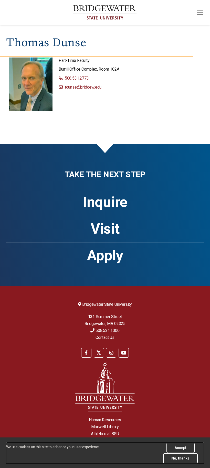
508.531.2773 (77, 78)
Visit (105, 228)
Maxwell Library (105, 426)
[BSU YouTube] (124, 353)
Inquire (105, 202)
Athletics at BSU (105, 433)
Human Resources (105, 419)
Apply (105, 255)
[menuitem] (86, 352)
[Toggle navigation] (200, 12)
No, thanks (180, 458)
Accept (180, 448)
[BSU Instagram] (111, 353)
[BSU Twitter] (99, 353)
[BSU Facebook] (86, 353)
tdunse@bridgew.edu (83, 87)
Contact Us (105, 337)
